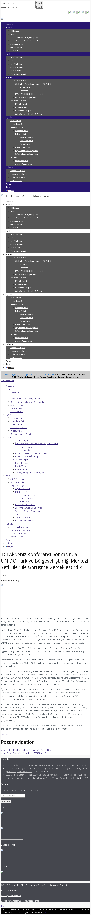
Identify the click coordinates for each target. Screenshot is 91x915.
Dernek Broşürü (16, 124)
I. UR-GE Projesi (21, 104)
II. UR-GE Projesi (21, 107)
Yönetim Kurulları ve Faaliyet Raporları (24, 37)
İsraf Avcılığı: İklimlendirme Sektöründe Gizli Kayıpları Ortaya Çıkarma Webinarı (39, 765)
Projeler (9, 77)
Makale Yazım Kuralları (23, 147)
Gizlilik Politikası (16, 51)
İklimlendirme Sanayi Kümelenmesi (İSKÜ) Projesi (33, 84)
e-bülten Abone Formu (23, 164)
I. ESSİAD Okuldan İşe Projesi (25, 97)
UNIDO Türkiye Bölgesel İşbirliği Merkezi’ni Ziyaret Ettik (26, 750)
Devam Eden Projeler (18, 81)
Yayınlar (9, 117)
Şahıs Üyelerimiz (16, 61)
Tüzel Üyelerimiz (16, 57)
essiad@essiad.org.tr (30, 900)
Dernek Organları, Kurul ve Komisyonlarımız (26, 41)
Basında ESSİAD (16, 181)
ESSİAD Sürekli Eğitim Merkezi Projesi (29, 94)
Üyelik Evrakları (15, 71)
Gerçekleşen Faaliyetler (18, 174)
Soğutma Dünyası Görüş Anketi (26, 151)
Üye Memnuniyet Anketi (19, 74)
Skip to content (7, 380)
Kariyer (9, 184)
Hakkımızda (14, 31)
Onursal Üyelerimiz (17, 67)
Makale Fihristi (20, 134)
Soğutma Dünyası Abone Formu (26, 154)
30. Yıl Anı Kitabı (15, 121)
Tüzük (12, 34)
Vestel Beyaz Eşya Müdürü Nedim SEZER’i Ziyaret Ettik (26, 753)
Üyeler (8, 54)
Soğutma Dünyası (16, 127)
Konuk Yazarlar (25, 144)
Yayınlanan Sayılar (21, 131)
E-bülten (13, 157)
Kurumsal (10, 27)
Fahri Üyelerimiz (16, 64)
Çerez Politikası (16, 47)
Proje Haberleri (25, 87)
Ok (44, 912)
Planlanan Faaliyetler (17, 171)
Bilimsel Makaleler (26, 141)
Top (2, 906)
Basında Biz (24, 91)
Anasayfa (9, 24)
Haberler (9, 167)
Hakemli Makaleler (26, 137)
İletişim (9, 187)
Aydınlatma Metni (16, 44)
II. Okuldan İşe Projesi (23, 111)
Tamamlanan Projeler (18, 101)
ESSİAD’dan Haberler (18, 177)
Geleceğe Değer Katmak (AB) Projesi (28, 114)
